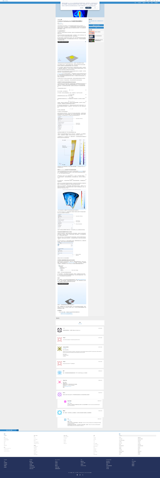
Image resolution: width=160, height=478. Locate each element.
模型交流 (56, 465)
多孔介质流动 (35, 439)
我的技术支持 (108, 462)
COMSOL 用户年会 (83, 465)
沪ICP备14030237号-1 (81, 472)
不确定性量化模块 (121, 445)
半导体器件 (35, 449)
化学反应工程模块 (121, 451)
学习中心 (56, 461)
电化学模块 (139, 444)
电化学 (5, 441)
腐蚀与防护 (5, 445)
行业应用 (139, 2)
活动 (148, 2)
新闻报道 (133, 464)
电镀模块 (139, 452)
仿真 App (95, 439)
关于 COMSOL (134, 461)
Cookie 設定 (81, 7)
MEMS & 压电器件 (66, 436)
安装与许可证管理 (96, 444)
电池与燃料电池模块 (140, 445)
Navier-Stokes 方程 (71, 262)
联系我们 (133, 465)
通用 (89, 22)
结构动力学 (65, 443)
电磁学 (35, 445)
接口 (4, 447)
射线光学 (35, 450)
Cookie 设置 (76, 472)
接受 (88, 7)
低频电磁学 (35, 447)
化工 (4, 437)
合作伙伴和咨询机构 (109, 465)
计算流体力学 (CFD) (36, 443)
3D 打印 (120, 437)
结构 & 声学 (65, 435)
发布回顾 (5, 467)
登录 (69, 472)
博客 (152, 2)
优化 (94, 440)
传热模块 (120, 448)
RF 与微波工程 (36, 446)
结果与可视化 (95, 454)
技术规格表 (5, 462)
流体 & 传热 (35, 435)
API (94, 436)
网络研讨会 (82, 461)
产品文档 (107, 467)
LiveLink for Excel (6, 449)
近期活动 (82, 464)
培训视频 (156, 2)
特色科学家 (139, 440)
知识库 (107, 464)
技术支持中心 (108, 461)
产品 (135, 2)
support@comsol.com (68, 386)
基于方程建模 (95, 443)
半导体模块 (120, 452)
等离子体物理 (35, 454)
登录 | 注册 (80, 323)
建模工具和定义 (96, 446)
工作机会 (133, 462)
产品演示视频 (31, 462)
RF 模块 (120, 444)
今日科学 (5, 435)
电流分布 (139, 448)
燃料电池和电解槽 (6, 439)
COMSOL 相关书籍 (32, 467)
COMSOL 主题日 (83, 462)
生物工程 (139, 441)
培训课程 (56, 462)
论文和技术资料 (32, 465)
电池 (4, 442)
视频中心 (144, 2)
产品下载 (107, 468)
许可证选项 (5, 464)
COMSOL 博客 (60, 19)
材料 (94, 447)
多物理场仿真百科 (57, 468)
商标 (73, 472)
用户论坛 (56, 464)
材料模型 (65, 440)
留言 (96, 27)
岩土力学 (65, 439)
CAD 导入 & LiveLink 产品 (7, 448)
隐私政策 (71, 472)
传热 (34, 436)
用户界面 (95, 450)
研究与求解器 (95, 451)
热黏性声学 (139, 437)
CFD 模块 (120, 441)
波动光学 (35, 453)
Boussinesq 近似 (60, 73)
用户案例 (31, 464)
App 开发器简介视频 (121, 440)
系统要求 (5, 465)
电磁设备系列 (139, 451)
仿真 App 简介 (31, 468)
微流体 (35, 440)
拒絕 (95, 7)
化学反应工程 (5, 438)
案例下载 (31, 461)
